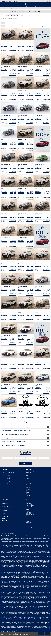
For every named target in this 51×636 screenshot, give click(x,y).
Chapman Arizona (5, 513)
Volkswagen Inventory (30, 471)
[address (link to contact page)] (45, 1)
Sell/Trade (27, 478)
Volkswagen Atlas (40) (6, 471)
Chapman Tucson (5, 515)
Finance (27, 480)
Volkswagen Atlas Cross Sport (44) (8, 472)
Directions (28, 489)
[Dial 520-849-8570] (47, 1)
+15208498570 (7, 505)
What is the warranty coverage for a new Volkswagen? (13, 445)
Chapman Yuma (5, 516)
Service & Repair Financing (30, 483)
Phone (27, 456)
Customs (27, 486)
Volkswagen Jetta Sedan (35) (7, 480)
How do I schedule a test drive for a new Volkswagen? (13, 441)
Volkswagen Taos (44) (6, 481)
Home (2, 8)
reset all (22, 15)
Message (41, 456)
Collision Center (29, 487)
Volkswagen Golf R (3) (6, 475)
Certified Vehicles (29, 474)
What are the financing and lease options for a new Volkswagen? (15, 434)
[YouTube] (6, 521)
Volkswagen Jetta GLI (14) (6, 478)
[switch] (50, 1)
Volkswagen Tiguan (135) (6, 483)
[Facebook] (3, 521)
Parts (27, 484)
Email (17, 456)
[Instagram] (5, 521)
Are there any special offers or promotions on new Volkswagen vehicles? (17, 437)
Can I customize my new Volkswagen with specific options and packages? (17, 430)
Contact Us (28, 490)
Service (27, 481)
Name (5, 456)
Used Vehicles (28, 472)
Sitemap (27, 496)
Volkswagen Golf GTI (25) (6, 474)
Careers (27, 492)
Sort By (41, 26)
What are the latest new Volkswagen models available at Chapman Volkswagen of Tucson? (20, 426)
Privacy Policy (28, 495)
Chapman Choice (5, 511)
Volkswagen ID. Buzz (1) (6, 477)
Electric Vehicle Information (31, 477)
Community (28, 493)
